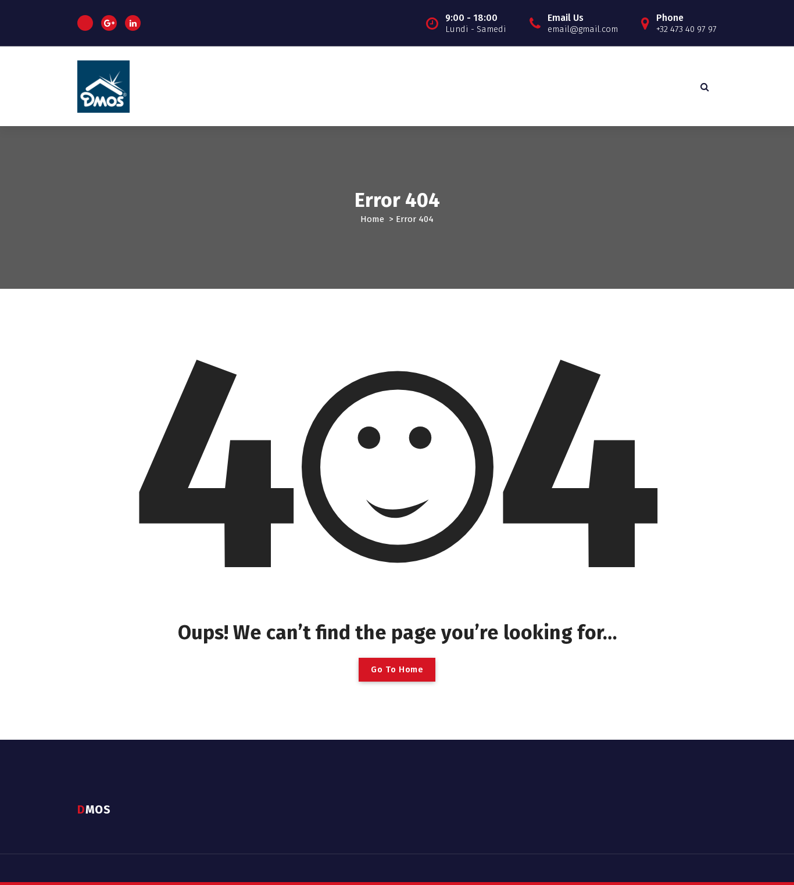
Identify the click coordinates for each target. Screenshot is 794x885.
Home (372, 219)
